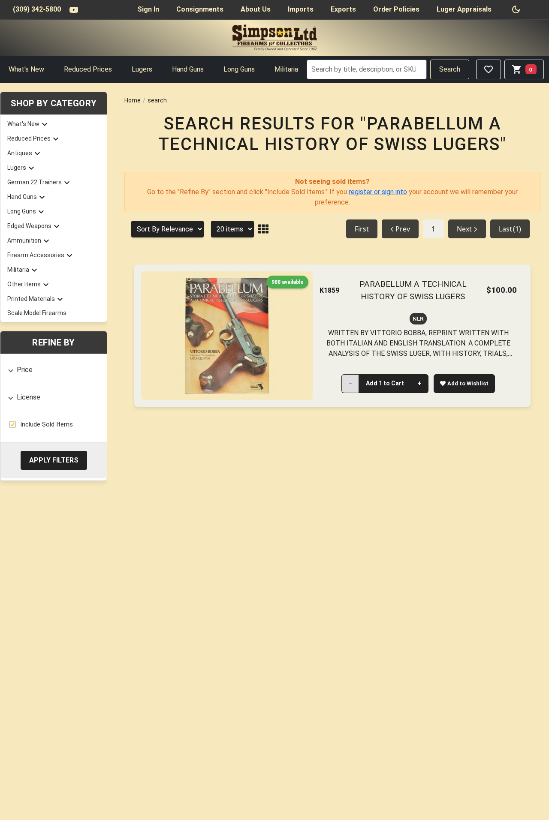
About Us (256, 9)
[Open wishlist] (488, 69)
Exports (343, 9)
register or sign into (378, 192)
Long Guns (239, 69)
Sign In (148, 9)
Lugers (142, 69)
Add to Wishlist (468, 383)
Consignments (199, 9)
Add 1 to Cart (385, 383)
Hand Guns (188, 69)
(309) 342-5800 (37, 9)
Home (132, 100)
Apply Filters (53, 460)
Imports (301, 9)
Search (449, 69)
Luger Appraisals (464, 9)
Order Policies (396, 9)
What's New (26, 69)
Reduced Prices (88, 69)
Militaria (286, 69)
